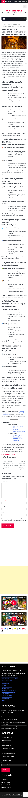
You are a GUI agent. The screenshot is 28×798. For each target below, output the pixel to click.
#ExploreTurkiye (5, 678)
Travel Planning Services (8, 751)
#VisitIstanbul (5, 677)
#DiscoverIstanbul (6, 680)
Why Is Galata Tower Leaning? (9, 719)
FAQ (3, 700)
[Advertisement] (14, 580)
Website (3, 513)
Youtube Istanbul (6, 785)
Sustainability (6, 688)
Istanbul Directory (6, 787)
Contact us (5, 683)
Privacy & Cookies (7, 697)
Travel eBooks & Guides (7, 748)
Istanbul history (11, 457)
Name (3, 501)
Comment (4, 482)
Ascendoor (11, 795)
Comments (5, 698)
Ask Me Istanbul (5, 782)
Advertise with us (7, 687)
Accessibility (5, 693)
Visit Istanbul (14, 10)
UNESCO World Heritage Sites (17, 436)
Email (3, 507)
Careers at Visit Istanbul (9, 690)
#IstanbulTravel (13, 677)
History (14, 454)
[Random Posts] (24, 19)
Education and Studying (9, 692)
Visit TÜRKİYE (4, 779)
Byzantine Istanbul (6, 454)
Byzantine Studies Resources (18, 439)
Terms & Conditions (7, 695)
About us (4, 685)
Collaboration (5, 743)
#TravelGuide (14, 678)
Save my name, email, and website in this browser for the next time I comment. (13, 520)
